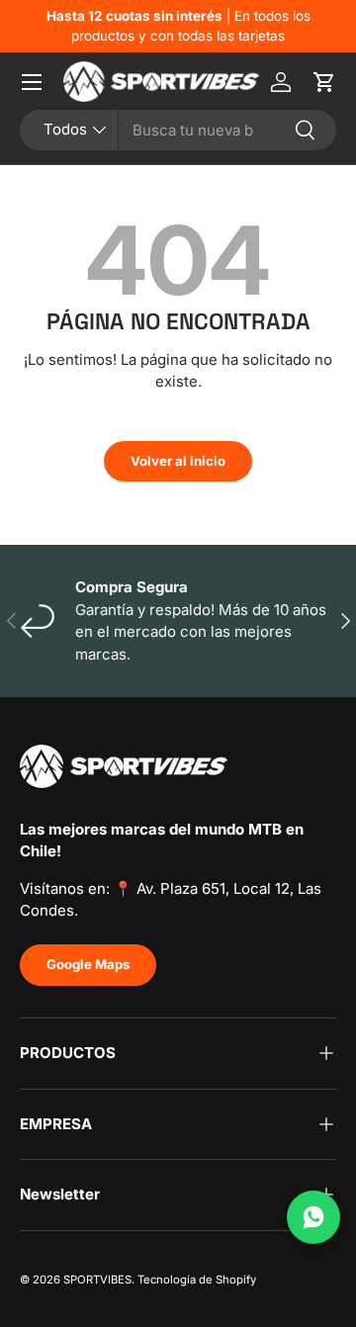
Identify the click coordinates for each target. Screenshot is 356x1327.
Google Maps (88, 964)
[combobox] (178, 130)
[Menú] (31, 82)
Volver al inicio (178, 461)
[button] (324, 82)
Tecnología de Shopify (196, 1279)
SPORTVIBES (97, 1279)
